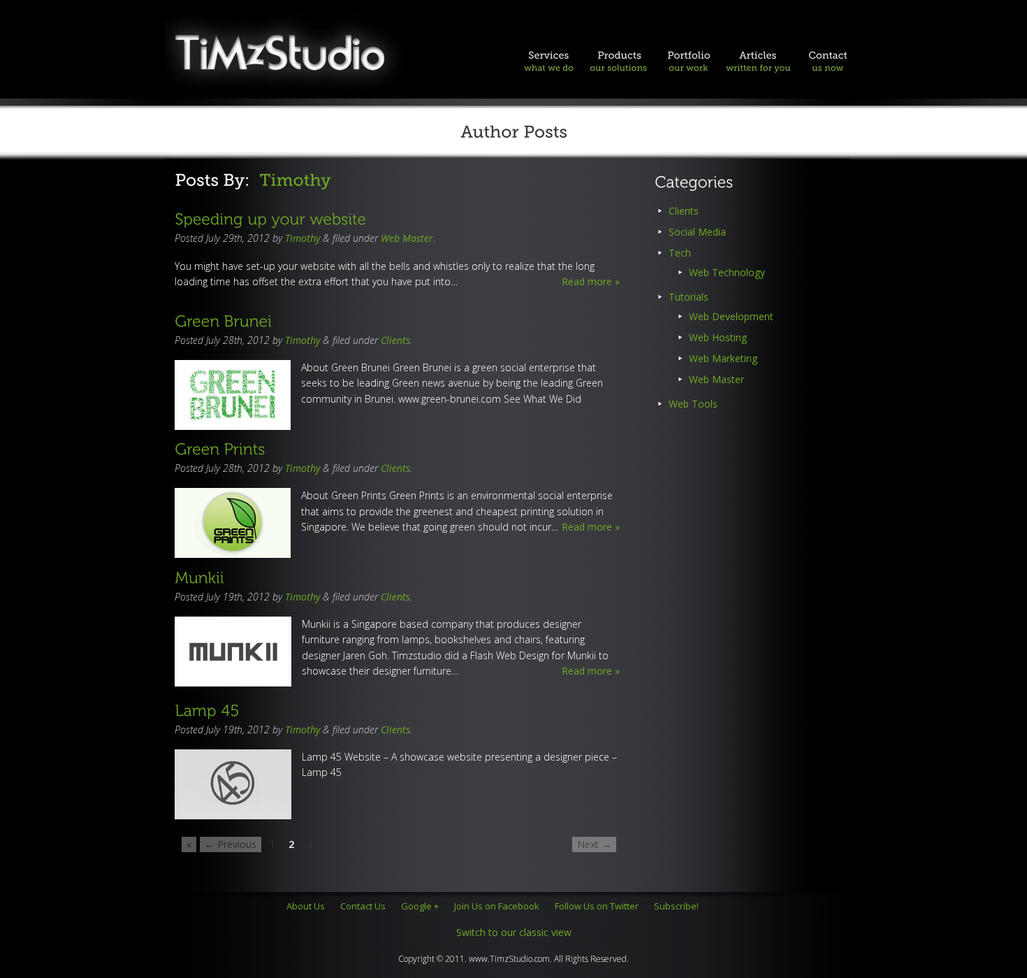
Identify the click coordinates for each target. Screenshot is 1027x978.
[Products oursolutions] (618, 66)
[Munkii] (199, 576)
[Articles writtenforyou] (758, 66)
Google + (420, 906)
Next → (594, 844)
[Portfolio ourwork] (688, 66)
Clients (395, 340)
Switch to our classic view (513, 932)
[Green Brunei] (223, 319)
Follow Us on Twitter (597, 906)
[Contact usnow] (828, 66)
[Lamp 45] (207, 709)
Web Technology (727, 272)
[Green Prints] (220, 448)
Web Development (731, 316)
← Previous (230, 844)
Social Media (697, 231)
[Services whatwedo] (548, 66)
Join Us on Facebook (496, 906)
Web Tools (693, 403)
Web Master (407, 238)
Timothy (302, 238)
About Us (305, 906)
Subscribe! (676, 906)
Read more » (591, 281)
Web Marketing (723, 358)
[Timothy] (295, 180)
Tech (680, 252)
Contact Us (363, 906)
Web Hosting (718, 337)
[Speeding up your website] (270, 218)
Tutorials (688, 296)
